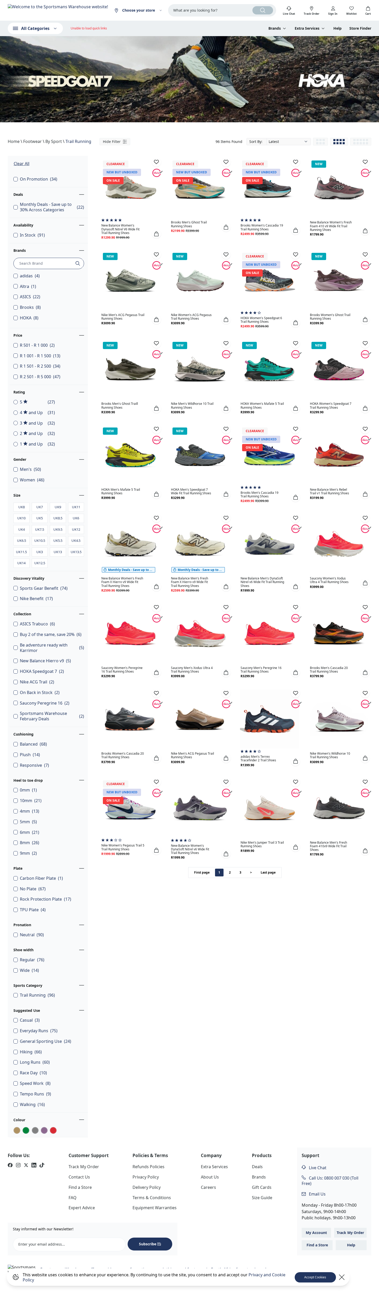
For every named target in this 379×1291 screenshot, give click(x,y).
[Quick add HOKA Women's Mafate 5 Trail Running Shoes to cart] (295, 408)
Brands (19, 250)
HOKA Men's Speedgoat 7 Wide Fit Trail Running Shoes (191, 491)
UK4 (21, 529)
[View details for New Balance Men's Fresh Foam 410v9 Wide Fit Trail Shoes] (339, 808)
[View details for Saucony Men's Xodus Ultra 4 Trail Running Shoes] (200, 633)
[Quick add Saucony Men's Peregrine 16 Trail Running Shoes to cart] (295, 672)
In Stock (32, 235)
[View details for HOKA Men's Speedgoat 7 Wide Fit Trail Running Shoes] (200, 455)
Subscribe (147, 1243)
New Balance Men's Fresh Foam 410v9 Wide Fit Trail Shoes (328, 846)
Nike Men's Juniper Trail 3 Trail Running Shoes (262, 844)
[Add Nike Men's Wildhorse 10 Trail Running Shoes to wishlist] (226, 343)
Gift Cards (261, 1187)
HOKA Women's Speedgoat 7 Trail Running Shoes (330, 405)
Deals (18, 194)
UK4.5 (75, 540)
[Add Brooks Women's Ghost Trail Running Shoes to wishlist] (365, 254)
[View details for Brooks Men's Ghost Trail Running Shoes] (200, 188)
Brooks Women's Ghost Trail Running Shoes (330, 317)
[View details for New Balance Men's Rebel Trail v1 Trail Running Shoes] (339, 455)
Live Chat (317, 1168)
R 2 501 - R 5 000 (40, 377)
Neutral (32, 935)
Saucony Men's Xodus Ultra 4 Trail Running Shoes (192, 670)
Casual (30, 1020)
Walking (32, 1104)
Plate (17, 868)
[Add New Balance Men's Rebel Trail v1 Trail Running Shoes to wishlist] (365, 429)
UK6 (76, 518)
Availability (23, 225)
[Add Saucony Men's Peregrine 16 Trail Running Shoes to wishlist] (295, 607)
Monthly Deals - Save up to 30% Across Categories (52, 207)
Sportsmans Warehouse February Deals (52, 716)
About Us (210, 1177)
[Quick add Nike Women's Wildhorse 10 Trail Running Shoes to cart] (365, 758)
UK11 (76, 507)
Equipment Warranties (155, 1208)
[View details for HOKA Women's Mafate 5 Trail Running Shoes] (269, 369)
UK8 (21, 507)
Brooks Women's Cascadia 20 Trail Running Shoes (122, 755)
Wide (29, 970)
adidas (30, 276)
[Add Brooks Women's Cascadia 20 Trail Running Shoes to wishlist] (156, 693)
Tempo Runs (35, 1094)
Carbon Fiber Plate (41, 878)
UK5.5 (57, 540)
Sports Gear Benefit (44, 588)
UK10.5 (39, 540)
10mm (31, 800)
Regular (32, 960)
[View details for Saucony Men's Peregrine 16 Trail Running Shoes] (269, 633)
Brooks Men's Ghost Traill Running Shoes (119, 405)
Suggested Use (26, 1010)
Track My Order (84, 1166)
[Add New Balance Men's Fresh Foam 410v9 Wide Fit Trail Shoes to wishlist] (365, 782)
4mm (29, 811)
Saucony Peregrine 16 (44, 703)
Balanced (33, 744)
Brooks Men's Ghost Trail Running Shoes (189, 224)
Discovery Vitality (28, 578)
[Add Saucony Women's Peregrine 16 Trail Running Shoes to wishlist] (156, 607)
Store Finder (360, 28)
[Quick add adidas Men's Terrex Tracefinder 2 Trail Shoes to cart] (295, 761)
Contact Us (79, 1177)
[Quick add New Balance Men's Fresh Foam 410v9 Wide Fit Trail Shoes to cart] (365, 850)
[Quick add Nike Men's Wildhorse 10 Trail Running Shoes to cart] (226, 408)
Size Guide (262, 1197)
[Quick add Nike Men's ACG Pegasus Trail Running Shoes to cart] (156, 319)
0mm (28, 790)
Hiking (31, 1052)
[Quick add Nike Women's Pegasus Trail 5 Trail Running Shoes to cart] (156, 850)
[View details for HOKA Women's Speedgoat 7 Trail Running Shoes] (339, 369)
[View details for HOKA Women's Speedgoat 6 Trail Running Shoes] (269, 280)
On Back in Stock (40, 692)
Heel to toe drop (28, 780)
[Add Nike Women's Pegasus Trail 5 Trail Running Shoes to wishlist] (156, 782)
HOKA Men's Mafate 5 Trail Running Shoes (120, 491)
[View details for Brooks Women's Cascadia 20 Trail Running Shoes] (130, 719)
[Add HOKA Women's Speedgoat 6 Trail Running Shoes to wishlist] (295, 254)
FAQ (73, 1197)
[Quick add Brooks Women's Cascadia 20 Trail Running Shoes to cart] (156, 758)
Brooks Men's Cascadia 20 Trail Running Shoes (329, 670)
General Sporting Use (45, 1041)
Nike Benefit (36, 598)
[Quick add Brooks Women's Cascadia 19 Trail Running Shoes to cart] (295, 230)
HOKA (29, 318)
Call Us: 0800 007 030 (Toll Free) (330, 1180)
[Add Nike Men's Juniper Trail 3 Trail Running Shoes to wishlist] (295, 782)
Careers (208, 1187)
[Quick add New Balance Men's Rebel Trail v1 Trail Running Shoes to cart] (365, 494)
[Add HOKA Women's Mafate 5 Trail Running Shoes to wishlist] (295, 343)
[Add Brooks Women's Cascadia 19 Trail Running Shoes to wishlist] (295, 162)
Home (14, 141)
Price (17, 335)
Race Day (33, 1073)
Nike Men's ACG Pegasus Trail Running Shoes (122, 317)
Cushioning (23, 734)
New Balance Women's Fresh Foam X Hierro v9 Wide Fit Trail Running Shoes (122, 582)
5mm (28, 822)
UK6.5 (21, 540)
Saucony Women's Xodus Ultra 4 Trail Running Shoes (329, 580)
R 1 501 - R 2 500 (40, 366)
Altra (28, 286)
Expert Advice (82, 1208)
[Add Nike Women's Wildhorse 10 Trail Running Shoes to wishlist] (365, 693)
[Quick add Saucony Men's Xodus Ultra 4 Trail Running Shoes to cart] (226, 672)
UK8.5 (57, 518)
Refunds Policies (148, 1166)
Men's (30, 469)
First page (202, 872)
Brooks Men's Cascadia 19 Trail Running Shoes (259, 494)
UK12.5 (39, 563)
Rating (19, 392)
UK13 (58, 552)
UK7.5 (39, 529)
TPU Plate (33, 910)
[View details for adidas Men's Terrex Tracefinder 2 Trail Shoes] (269, 719)
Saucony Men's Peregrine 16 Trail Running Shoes (261, 670)
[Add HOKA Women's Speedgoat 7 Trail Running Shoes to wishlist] (365, 343)
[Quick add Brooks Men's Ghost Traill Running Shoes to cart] (156, 408)
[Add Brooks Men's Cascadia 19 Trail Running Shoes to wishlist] (295, 429)
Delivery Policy (147, 1187)
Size (16, 495)
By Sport (53, 141)
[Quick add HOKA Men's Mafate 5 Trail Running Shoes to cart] (156, 494)
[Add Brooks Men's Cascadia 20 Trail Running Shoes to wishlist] (365, 607)
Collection (22, 613)
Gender (19, 459)
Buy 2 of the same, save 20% (50, 634)
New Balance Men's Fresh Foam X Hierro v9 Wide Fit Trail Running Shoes (189, 582)
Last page (268, 872)
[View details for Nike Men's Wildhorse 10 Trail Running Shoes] (200, 369)
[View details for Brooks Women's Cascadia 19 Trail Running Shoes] (269, 188)
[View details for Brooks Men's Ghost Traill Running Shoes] (130, 369)
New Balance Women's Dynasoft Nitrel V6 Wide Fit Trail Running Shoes (120, 229)
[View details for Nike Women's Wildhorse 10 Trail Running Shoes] (339, 719)
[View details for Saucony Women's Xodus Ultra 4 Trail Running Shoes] (339, 544)
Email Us (317, 1194)
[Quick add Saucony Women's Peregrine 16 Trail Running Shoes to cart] (156, 672)
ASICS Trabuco (37, 624)
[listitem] (10, 1166)
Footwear (32, 141)
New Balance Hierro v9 (45, 661)
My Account (316, 1232)
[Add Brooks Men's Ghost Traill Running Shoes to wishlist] (156, 343)
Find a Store (80, 1187)
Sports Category (27, 985)
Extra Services (214, 1166)
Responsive (34, 765)
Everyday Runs (38, 1031)
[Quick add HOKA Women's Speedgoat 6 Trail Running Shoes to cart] (295, 322)
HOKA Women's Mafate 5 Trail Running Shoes (262, 405)
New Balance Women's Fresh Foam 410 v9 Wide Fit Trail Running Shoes (331, 226)
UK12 (76, 529)
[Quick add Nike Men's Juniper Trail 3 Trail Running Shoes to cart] (295, 847)
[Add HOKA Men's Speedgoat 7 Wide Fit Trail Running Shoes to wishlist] (226, 429)
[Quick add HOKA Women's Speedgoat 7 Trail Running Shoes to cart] (365, 408)
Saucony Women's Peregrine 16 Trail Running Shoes (122, 670)
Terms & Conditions (152, 1197)
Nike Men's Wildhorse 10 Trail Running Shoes (192, 405)
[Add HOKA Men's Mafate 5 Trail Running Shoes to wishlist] (156, 429)
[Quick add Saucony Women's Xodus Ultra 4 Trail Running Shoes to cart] (365, 583)
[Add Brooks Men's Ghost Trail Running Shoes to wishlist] (226, 162)
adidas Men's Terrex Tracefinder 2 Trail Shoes (258, 758)
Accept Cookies (315, 1277)
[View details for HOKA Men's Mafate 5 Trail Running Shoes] (130, 455)
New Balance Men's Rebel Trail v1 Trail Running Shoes (329, 491)
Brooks (30, 307)
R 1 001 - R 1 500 (40, 356)
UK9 (58, 507)
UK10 (21, 518)
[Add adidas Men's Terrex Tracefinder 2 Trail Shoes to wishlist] (295, 693)
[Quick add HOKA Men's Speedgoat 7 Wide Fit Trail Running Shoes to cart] (226, 494)
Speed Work (35, 1083)
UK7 (39, 507)
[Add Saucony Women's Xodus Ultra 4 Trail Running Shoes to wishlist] (365, 517)
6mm (29, 832)
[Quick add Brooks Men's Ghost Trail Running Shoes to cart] (226, 227)
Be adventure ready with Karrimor (52, 647)
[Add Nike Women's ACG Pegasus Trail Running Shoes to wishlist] (226, 254)
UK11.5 (21, 552)
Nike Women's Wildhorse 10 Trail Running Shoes (330, 755)
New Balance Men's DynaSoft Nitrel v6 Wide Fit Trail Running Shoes (262, 582)
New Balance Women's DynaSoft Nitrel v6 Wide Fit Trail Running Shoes (190, 849)
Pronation (22, 924)
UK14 (21, 563)
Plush (30, 754)
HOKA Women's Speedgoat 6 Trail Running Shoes (261, 320)
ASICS (30, 297)
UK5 (39, 518)
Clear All (21, 163)
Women (32, 480)
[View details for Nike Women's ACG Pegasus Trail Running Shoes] (200, 280)
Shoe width (23, 949)
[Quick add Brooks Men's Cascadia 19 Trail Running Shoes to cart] (295, 497)
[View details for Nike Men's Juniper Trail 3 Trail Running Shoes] (269, 808)
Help (337, 28)
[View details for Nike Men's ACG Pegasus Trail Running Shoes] (130, 280)
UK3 (39, 552)
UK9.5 (57, 529)
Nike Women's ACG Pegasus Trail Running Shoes (191, 317)
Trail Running (78, 141)
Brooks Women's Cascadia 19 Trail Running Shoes (262, 227)
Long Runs (35, 1062)
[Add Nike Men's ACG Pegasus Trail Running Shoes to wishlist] (156, 254)
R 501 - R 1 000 (37, 345)
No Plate (33, 889)
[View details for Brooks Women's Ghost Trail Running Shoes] (339, 280)
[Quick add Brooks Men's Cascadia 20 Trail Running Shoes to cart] (365, 672)
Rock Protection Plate (45, 899)
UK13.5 (76, 552)
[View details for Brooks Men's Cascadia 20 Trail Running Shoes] (339, 633)
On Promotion (38, 179)
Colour (19, 1119)
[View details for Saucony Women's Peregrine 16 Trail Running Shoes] (130, 633)
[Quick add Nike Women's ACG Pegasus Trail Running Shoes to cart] (226, 319)
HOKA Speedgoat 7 (42, 671)
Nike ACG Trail (37, 682)
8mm (29, 842)
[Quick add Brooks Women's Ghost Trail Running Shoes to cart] (365, 319)
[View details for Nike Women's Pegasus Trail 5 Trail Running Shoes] (130, 808)
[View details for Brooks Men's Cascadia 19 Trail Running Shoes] (269, 455)
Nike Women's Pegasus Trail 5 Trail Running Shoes (122, 847)
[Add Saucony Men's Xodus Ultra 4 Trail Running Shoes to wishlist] (226, 607)
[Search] (262, 10)
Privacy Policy (146, 1177)
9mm (28, 853)
